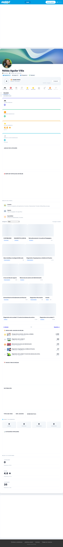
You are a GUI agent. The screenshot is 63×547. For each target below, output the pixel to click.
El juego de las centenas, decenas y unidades (22, 334)
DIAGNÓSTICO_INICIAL (20, 238)
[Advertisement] (31, 26)
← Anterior (5, 327)
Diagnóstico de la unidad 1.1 (47, 317)
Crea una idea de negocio (10, 277)
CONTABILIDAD (7, 238)
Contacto (37, 542)
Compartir (55, 81)
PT (61, 2)
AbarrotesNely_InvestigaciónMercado (13, 258)
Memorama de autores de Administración (31, 277)
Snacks (47, 297)
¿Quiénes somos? (29, 542)
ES (57, 2)
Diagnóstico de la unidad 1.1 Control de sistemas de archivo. (19, 317)
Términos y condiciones (16, 542)
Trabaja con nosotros (47, 542)
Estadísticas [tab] (7, 95)
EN (59, 2)
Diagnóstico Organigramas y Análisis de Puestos (39, 258)
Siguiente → (57, 327)
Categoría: (4, 221)
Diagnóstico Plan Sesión (36, 297)
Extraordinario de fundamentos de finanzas (14, 297)
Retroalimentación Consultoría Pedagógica (40, 238)
